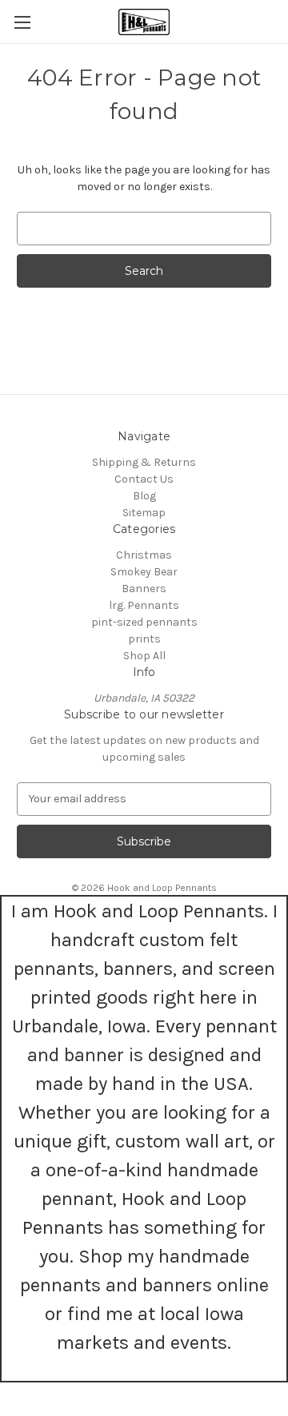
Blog (144, 496)
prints (144, 639)
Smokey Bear (144, 572)
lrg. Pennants (144, 605)
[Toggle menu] (22, 22)
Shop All (144, 655)
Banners (144, 588)
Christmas (144, 555)
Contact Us (144, 479)
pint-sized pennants (144, 622)
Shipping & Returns (144, 462)
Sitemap (144, 512)
